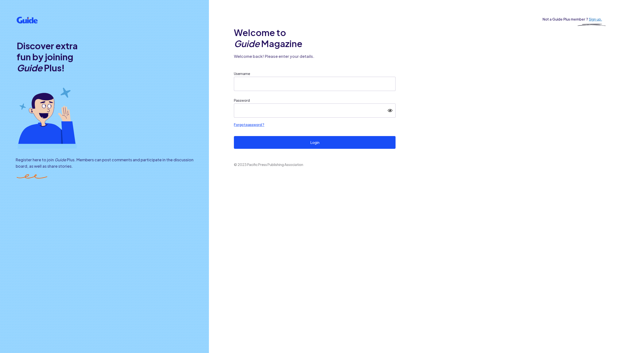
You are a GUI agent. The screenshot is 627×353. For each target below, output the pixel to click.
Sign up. (595, 19)
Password (242, 100)
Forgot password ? (249, 124)
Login (314, 142)
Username (242, 73)
